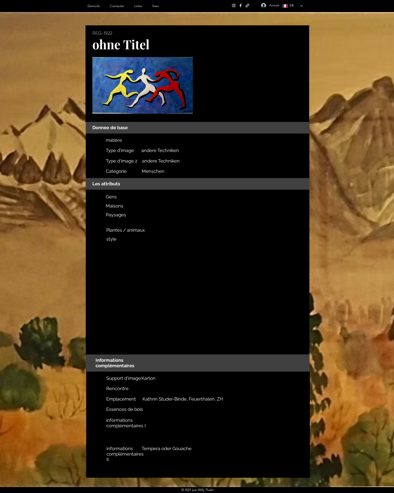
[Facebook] (240, 5)
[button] (141, 6)
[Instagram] (233, 5)
